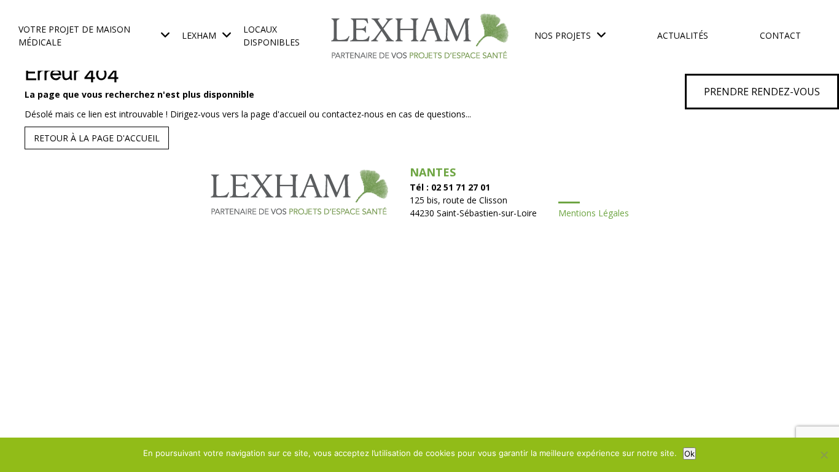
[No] (824, 455)
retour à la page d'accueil (97, 138)
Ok (689, 453)
